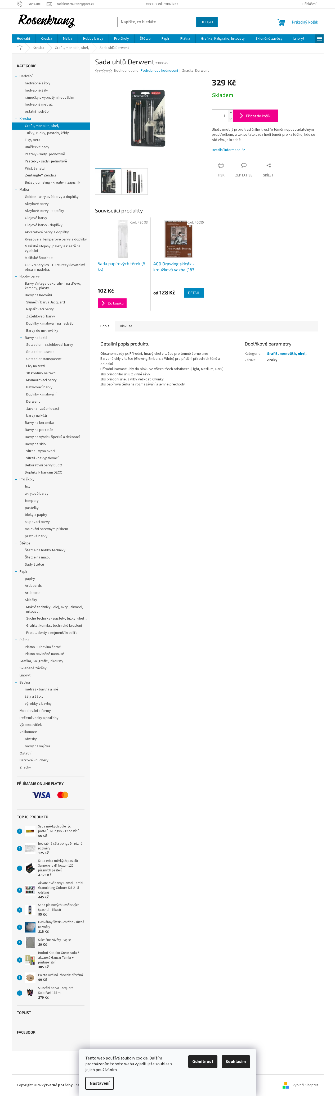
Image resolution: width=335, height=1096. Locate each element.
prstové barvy (36, 536)
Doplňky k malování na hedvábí (50, 323)
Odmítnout (202, 1062)
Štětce (25, 543)
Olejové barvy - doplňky (43, 225)
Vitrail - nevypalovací (42, 458)
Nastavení (99, 1083)
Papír (24, 571)
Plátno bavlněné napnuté (44, 654)
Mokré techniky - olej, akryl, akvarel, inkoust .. (54, 609)
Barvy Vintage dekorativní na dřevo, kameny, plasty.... (53, 286)
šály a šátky (34, 696)
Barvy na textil (36, 337)
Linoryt (25, 675)
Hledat (206, 22)
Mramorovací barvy (41, 380)
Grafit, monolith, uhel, (42, 126)
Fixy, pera (32, 140)
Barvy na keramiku (39, 422)
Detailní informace (226, 150)
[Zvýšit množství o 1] (230, 113)
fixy (27, 486)
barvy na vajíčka (37, 746)
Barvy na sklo (35, 444)
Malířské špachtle (39, 258)
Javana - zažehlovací (42, 408)
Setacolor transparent (43, 359)
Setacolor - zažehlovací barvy (49, 344)
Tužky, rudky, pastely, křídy (47, 133)
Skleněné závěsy (33, 668)
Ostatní (25, 753)
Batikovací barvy (39, 387)
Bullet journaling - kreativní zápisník (52, 182)
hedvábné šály (36, 90)
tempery (32, 500)
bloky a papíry (36, 514)
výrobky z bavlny (38, 703)
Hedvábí (26, 76)
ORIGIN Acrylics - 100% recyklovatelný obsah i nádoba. (55, 267)
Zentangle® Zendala (40, 175)
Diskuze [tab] (126, 326)
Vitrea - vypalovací (40, 451)
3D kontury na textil (41, 373)
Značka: (195, 70)
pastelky (32, 508)
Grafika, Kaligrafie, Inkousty (41, 661)
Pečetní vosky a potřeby (39, 718)
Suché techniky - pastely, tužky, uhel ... (56, 618)
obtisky (31, 739)
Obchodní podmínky (162, 4)
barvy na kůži (36, 415)
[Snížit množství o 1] (230, 119)
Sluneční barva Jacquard (45, 302)
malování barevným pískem (46, 529)
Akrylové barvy (37, 204)
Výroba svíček (31, 724)
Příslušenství (35, 168)
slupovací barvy (37, 522)
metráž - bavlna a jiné (41, 689)
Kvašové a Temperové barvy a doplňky (56, 239)
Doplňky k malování (41, 394)
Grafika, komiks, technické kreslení (54, 625)
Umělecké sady (37, 147)
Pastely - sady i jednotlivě (45, 154)
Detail (194, 292)
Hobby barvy (30, 276)
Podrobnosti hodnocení (159, 70)
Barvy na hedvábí (38, 295)
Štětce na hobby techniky (45, 550)
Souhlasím (236, 1062)
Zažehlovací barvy (40, 316)
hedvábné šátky (37, 83)
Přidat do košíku (259, 115)
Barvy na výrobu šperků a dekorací (52, 437)
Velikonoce (28, 732)
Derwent (33, 401)
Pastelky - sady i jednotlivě (46, 161)
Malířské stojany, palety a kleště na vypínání (53, 248)
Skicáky (31, 600)
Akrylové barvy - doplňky (44, 210)
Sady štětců (34, 564)
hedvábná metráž (39, 104)
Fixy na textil (36, 366)
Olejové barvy (36, 218)
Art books (33, 592)
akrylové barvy (36, 493)
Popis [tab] (104, 326)
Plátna (24, 640)
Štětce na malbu (38, 557)
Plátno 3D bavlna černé (43, 647)
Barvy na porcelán (39, 430)
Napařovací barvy (40, 309)
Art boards (33, 585)
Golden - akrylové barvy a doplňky (52, 196)
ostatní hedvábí (37, 111)
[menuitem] (23, 38)
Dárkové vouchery (34, 760)
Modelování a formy (35, 710)
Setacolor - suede (40, 351)
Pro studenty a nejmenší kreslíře (52, 632)
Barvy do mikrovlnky (42, 330)
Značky (25, 767)
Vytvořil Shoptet (305, 1085)
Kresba (25, 118)
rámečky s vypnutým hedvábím (49, 97)
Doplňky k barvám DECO (43, 472)
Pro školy (27, 479)
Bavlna (25, 682)
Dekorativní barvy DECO (43, 465)
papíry (30, 578)
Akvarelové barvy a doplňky (47, 232)
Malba (24, 189)
